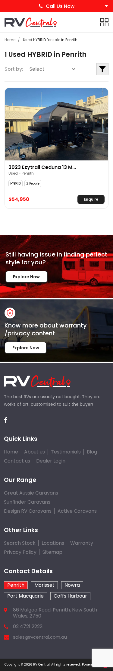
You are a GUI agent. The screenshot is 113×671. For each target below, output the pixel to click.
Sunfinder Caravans (27, 501)
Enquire (91, 199)
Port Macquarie (25, 595)
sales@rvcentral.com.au (40, 637)
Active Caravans (77, 511)
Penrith (15, 585)
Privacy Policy (20, 552)
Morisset (44, 585)
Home (10, 39)
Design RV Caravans (28, 511)
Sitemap (52, 552)
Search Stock (20, 543)
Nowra (72, 585)
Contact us (17, 460)
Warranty (81, 543)
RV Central (41, 664)
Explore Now (26, 277)
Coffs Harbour (70, 595)
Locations (53, 543)
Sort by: (14, 69)
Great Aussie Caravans (31, 492)
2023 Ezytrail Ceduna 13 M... (42, 167)
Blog (92, 451)
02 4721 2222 (27, 627)
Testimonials (66, 451)
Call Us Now (60, 6)
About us (34, 451)
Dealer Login (50, 460)
